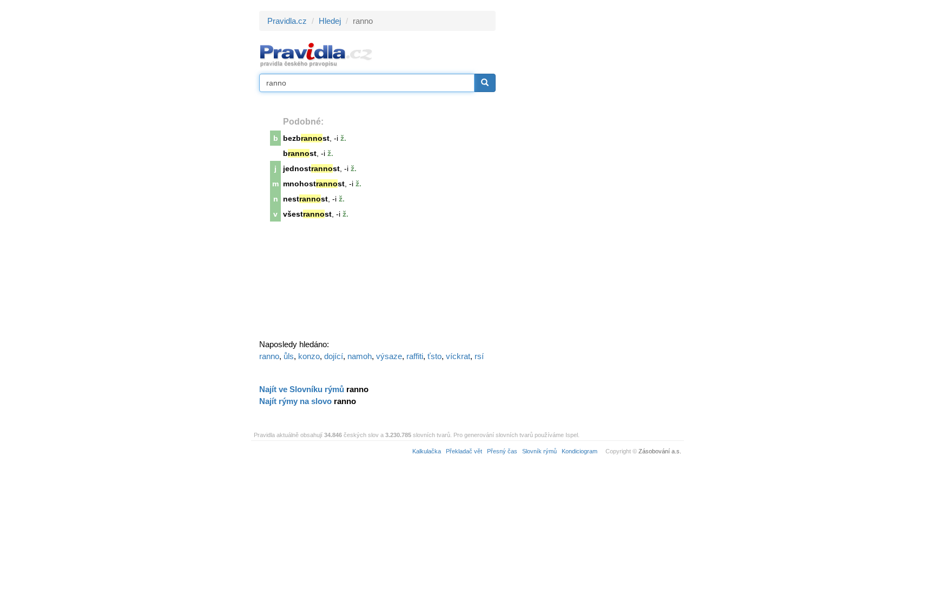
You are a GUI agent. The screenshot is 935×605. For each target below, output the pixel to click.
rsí (479, 356)
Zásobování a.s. (659, 451)
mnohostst (314, 183)
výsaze (389, 356)
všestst (307, 214)
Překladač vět (464, 451)
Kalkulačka (426, 451)
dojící (333, 356)
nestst (305, 198)
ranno (269, 356)
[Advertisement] (593, 173)
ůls (289, 356)
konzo (309, 356)
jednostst (311, 168)
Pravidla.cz (287, 20)
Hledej (330, 20)
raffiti (414, 356)
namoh (359, 356)
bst (300, 153)
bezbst (306, 138)
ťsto (434, 356)
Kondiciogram (579, 451)
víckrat (458, 356)
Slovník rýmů (539, 451)
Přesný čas (502, 451)
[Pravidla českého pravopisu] (316, 54)
